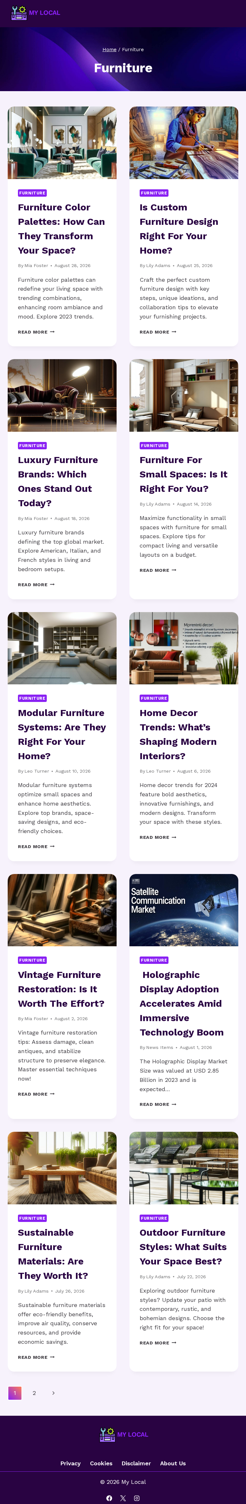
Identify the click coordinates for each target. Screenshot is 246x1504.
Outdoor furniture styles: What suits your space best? (183, 1247)
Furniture (32, 193)
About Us (173, 1463)
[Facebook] (109, 1498)
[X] (123, 1498)
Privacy (70, 1463)
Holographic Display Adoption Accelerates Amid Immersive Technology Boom (182, 1003)
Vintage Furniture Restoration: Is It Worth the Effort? (61, 989)
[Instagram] (137, 1498)
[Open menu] (230, 13)
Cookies (101, 1463)
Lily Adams (158, 265)
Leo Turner (36, 771)
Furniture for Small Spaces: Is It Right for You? (183, 474)
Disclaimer (136, 1463)
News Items (159, 1047)
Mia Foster (36, 265)
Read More (36, 332)
